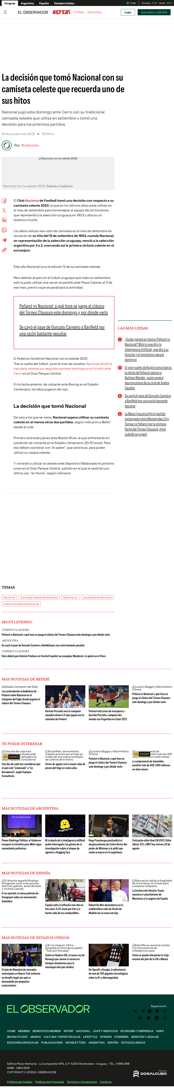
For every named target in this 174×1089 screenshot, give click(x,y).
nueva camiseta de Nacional (21, 604)
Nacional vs (70, 597)
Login (128, 12)
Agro (160, 1031)
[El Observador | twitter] (135, 1011)
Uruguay (9, 3)
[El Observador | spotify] (148, 1018)
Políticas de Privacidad (49, 1082)
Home (11, 1031)
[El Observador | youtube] (157, 1011)
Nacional (32, 201)
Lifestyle (90, 1036)
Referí (68, 1031)
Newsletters (75, 1042)
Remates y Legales (145, 1036)
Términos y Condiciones (82, 1082)
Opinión (106, 1036)
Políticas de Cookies (19, 1082)
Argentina (27, 3)
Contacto (106, 1082)
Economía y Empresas (136, 1031)
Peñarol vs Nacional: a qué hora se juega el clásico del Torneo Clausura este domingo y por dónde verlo (56, 634)
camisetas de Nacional (97, 597)
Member (24, 1031)
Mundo (35, 1036)
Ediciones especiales (22, 1042)
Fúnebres (121, 1036)
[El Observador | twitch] (165, 1018)
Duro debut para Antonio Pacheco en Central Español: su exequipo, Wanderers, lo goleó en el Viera (54, 656)
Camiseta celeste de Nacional (39, 597)
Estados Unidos (64, 3)
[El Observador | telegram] (157, 1018)
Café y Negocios (105, 1031)
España (44, 3)
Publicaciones (52, 1042)
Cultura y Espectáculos (62, 1036)
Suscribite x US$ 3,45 (154, 12)
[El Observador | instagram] (149, 1011)
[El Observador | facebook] (142, 1011)
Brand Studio (17, 1036)
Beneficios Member (47, 1031)
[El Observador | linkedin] (140, 1018)
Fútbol (79, 12)
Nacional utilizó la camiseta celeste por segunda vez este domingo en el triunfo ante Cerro (63, 368)
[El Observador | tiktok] (165, 1011)
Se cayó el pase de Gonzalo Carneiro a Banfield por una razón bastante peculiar (43, 645)
